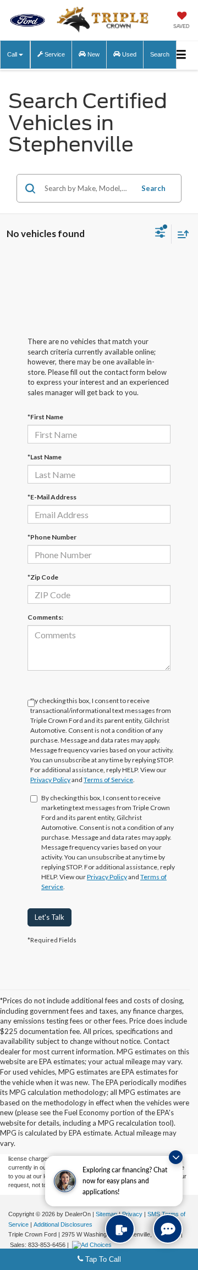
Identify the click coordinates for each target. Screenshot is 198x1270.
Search (153, 188)
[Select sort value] (180, 234)
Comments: (45, 617)
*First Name (45, 417)
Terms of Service (108, 780)
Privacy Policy (50, 780)
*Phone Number (52, 537)
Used (128, 54)
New (93, 54)
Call (13, 54)
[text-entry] (120, 1229)
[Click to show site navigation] (180, 55)
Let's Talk (49, 917)
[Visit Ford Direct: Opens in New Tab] (93, 1244)
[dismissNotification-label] (176, 1157)
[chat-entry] (168, 1229)
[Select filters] (160, 234)
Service (54, 54)
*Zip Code (43, 577)
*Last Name (45, 457)
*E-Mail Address (52, 497)
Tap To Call (102, 1259)
